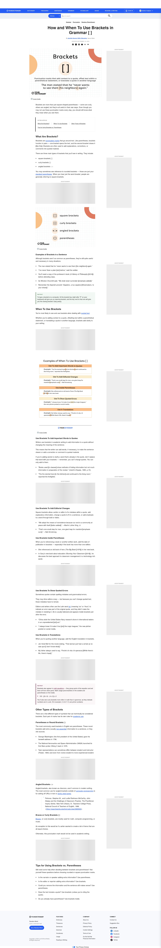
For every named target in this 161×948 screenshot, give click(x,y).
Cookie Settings (87, 930)
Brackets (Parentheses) (88, 22)
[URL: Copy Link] (85, 44)
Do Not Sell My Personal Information (89, 938)
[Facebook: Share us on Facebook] (73, 44)
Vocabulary (59, 933)
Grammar (68, 22)
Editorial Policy (87, 926)
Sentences (59, 926)
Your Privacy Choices (82, 947)
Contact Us (113, 920)
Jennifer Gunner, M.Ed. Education (77, 38)
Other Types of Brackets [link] (78, 124)
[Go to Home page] (14, 10)
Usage (58, 937)
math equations (58, 688)
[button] (129, 10)
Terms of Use (87, 933)
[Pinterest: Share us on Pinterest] (79, 44)
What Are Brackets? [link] (43, 124)
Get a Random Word (37, 928)
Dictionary (59, 920)
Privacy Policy (87, 923)
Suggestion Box (114, 923)
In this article (42, 120)
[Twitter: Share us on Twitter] (76, 44)
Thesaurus (59, 923)
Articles (52, 16)
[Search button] (110, 16)
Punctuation (76, 22)
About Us (86, 920)
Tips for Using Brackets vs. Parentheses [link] (49, 127)
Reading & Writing (61, 940)
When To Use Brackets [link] (60, 124)
